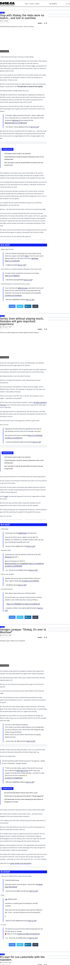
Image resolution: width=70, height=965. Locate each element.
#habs (27, 256)
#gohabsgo (34, 258)
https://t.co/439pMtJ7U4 (12, 275)
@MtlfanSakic (22, 533)
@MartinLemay (22, 288)
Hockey (26, 3)
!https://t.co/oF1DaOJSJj (35, 435)
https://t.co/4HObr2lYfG (12, 261)
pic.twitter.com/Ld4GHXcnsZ (13, 438)
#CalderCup (8, 557)
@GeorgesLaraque (22, 770)
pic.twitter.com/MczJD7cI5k (31, 934)
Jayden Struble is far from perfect (20, 863)
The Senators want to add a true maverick (17, 153)
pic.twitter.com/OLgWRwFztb (13, 778)
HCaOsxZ (20, 934)
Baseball (37, 3)
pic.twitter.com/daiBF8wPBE (13, 566)
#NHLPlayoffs (13, 887)
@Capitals (8, 123)
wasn (6, 496)
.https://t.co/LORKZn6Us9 (19, 123)
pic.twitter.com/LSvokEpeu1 (13, 295)
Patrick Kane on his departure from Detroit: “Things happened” (24, 796)
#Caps (6, 887)
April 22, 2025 (35, 127)
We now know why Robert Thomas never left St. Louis (21, 793)
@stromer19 (16, 120)
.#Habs (40, 884)
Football (32, 3)
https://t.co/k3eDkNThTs (36, 563)
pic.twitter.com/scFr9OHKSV (30, 581)
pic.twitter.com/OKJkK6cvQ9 (31, 604)
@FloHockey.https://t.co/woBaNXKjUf (16, 563)
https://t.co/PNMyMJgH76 (14, 604)
